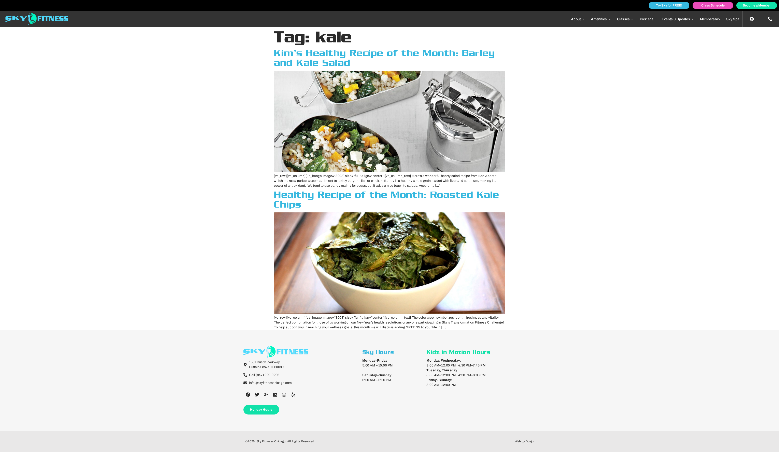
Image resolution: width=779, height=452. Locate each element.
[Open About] (583, 19)
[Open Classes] (632, 19)
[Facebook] (247, 394)
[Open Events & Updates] (692, 19)
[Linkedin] (275, 394)
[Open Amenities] (609, 19)
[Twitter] (257, 394)
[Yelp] (293, 394)
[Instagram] (284, 394)
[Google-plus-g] (265, 394)
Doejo (530, 441)
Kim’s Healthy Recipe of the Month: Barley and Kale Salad (384, 57)
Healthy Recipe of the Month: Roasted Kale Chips (386, 199)
